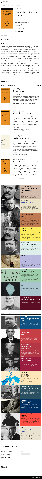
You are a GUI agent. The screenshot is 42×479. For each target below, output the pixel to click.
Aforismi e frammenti (5, 81)
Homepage (3, 5)
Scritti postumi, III (21, 138)
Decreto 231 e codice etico (6, 464)
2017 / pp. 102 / (5, 38)
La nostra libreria (5, 469)
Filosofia (2, 79)
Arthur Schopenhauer (22, 9)
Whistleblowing (4, 467)
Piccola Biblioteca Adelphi (21, 22)
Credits (40, 477)
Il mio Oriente (19, 91)
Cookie (6, 466)
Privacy (2, 466)
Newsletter (3, 471)
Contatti (3, 470)
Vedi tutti (38, 85)
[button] (38, 9)
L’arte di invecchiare (22, 113)
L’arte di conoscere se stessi (25, 162)
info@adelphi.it (7, 457)
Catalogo (8, 5)
